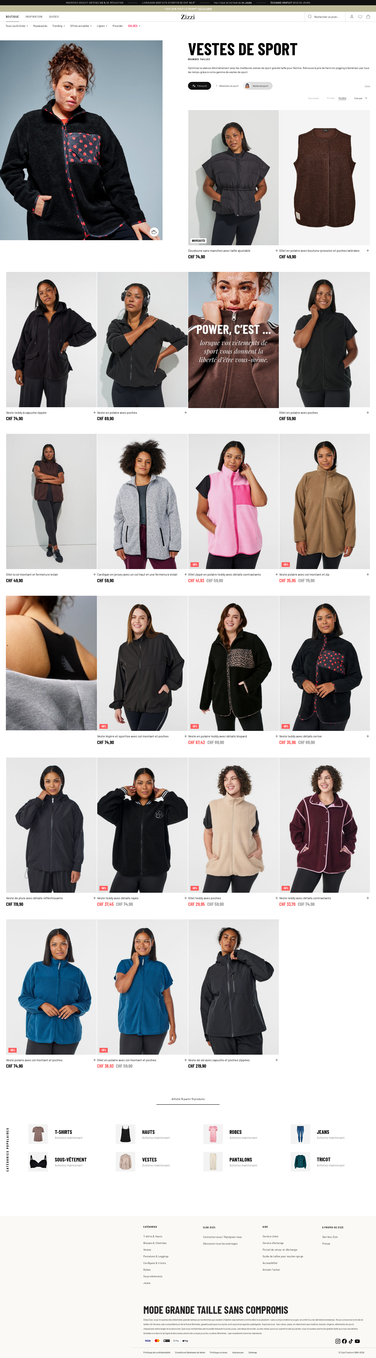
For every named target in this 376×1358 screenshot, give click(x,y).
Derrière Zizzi (330, 1236)
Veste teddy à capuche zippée (26, 412)
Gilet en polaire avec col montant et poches (126, 1060)
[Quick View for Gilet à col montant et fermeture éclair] (94, 574)
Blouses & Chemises (155, 1243)
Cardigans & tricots (154, 1263)
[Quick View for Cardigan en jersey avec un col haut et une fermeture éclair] (185, 574)
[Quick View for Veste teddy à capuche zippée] (94, 412)
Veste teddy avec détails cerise (300, 736)
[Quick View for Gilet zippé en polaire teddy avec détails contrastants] (277, 574)
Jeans (330, 1134)
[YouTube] (357, 1340)
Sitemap (253, 1352)
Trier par (358, 98)
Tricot (330, 1162)
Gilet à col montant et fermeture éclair (32, 574)
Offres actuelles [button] (79, 25)
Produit (331, 98)
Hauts (155, 1134)
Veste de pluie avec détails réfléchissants (34, 898)
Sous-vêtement (68, 1162)
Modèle (342, 98)
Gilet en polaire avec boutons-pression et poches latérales (319, 250)
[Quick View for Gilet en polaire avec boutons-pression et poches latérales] (368, 250)
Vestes (155, 1162)
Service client (271, 1236)
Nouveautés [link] (40, 25)
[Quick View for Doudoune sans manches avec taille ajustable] (277, 250)
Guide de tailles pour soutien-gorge (283, 1256)
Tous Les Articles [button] (15, 25)
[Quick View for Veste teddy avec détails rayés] (185, 898)
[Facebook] (344, 1340)
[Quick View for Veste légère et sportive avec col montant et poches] (185, 736)
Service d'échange (273, 1243)
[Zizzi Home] (188, 16)
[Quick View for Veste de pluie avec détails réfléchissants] (94, 898)
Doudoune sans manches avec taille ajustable (219, 250)
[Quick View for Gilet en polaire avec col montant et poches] (185, 1060)
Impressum (238, 1352)
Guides (54, 16)
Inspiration (33, 16)
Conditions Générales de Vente (190, 1352)
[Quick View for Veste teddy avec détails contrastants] (368, 898)
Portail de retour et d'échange (280, 1249)
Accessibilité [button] (270, 1263)
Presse (326, 1243)
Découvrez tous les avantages (220, 1243)
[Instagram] (337, 1340)
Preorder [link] (118, 25)
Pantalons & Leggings (155, 1256)
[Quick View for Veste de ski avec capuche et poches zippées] (277, 1060)
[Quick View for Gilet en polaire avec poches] (368, 412)
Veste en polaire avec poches (117, 412)
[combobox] (325, 17)
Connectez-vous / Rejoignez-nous (222, 1236)
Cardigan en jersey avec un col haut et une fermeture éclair (137, 574)
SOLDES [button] (133, 25)
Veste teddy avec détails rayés (117, 898)
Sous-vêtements (153, 1276)
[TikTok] (350, 1340)
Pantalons (243, 1162)
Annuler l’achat (271, 1269)
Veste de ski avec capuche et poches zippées (219, 1060)
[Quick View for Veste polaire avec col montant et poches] (94, 1060)
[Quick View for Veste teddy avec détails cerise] (368, 736)
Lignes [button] (101, 25)
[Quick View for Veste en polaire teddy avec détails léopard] (277, 736)
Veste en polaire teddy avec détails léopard (217, 736)
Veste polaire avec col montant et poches (34, 1060)
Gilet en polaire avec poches (298, 412)
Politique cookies (218, 1352)
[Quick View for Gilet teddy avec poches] (277, 898)
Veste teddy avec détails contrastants (305, 898)
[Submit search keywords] (310, 17)
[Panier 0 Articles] (368, 17)
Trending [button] (57, 25)
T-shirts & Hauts (152, 1236)
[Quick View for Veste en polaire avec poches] (185, 412)
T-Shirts (68, 1134)
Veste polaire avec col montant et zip (304, 574)
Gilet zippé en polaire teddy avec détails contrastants (224, 574)
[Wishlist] (273, 115)
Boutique (12, 16)
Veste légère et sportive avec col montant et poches (133, 736)
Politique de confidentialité (156, 1352)
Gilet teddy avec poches (204, 898)
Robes (243, 1134)
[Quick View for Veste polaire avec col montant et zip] (368, 574)
